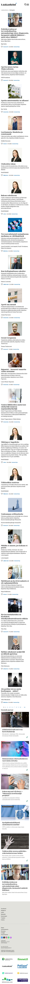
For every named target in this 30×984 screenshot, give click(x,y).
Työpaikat (3, 918)
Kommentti (5, 46)
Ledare (4, 214)
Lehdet (2, 912)
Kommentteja (16, 46)
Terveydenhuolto (6, 713)
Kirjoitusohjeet (4, 916)
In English (3, 933)
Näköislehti (3, 914)
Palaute (2, 927)
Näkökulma (5, 251)
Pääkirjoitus (5, 175)
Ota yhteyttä (3, 908)
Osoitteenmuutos (4, 929)
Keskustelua (6, 112)
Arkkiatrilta (5, 668)
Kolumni (5, 143)
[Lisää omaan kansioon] (2, 47)
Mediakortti (3, 910)
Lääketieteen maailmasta (8, 806)
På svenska (3, 931)
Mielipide (12, 10)
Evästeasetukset (4, 934)
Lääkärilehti (4, 10)
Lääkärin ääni (6, 284)
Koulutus (3, 920)
